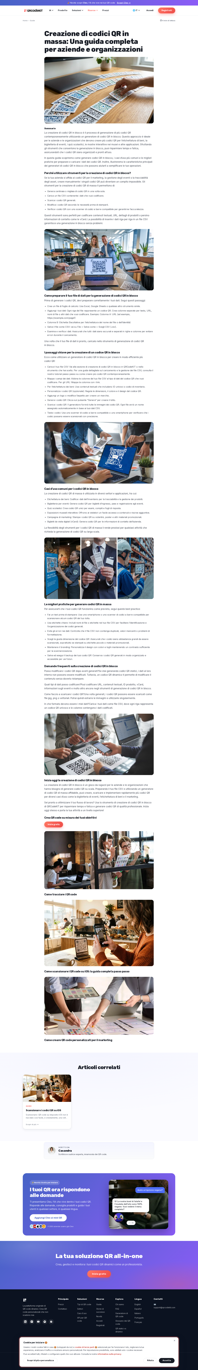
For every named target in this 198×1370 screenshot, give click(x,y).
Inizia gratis (54, 824)
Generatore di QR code (121, 1315)
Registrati (166, 10)
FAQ (117, 1309)
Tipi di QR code (84, 1304)
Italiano (138, 1313)
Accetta (167, 1360)
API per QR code (82, 1319)
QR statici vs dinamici (120, 1330)
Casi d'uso (82, 1313)
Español (138, 1309)
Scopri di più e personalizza (40, 1360)
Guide (32, 20)
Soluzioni (76, 10)
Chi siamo (119, 1304)
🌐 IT (135, 10)
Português (139, 1318)
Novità (99, 1316)
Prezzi (105, 10)
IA (50, 10)
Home (25, 20)
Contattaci (62, 1309)
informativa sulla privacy (109, 1354)
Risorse (91, 10)
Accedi (149, 10)
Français (138, 1322)
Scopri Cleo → (124, 3)
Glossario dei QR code (122, 1322)
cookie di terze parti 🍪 (86, 1347)
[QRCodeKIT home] (33, 10)
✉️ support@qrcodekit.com (164, 1306)
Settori (80, 1309)
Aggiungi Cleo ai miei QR (48, 1217)
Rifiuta (150, 1360)
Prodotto (62, 10)
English (138, 1304)
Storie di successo (100, 1310)
